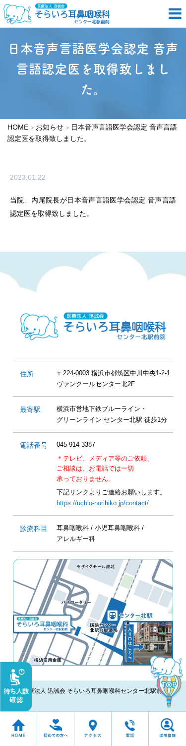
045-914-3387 (76, 444)
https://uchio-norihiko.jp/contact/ (103, 503)
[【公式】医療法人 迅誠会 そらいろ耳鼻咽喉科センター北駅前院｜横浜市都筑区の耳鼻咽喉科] (81, 13)
